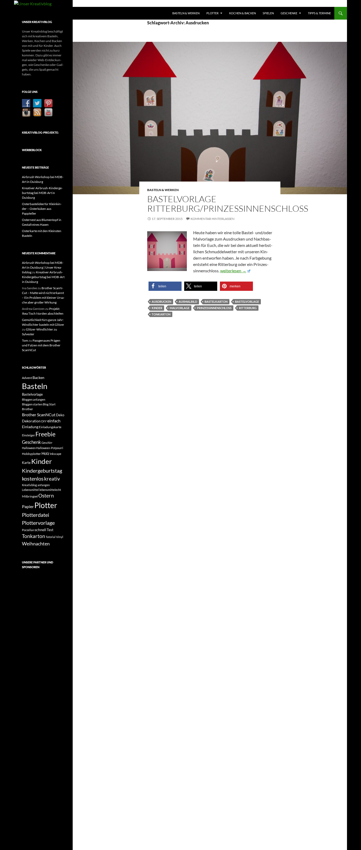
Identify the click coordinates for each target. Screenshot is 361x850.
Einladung (30, 426)
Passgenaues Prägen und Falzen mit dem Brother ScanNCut (41, 345)
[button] (165, 286)
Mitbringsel (30, 496)
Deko (60, 415)
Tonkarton (161, 314)
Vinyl (59, 537)
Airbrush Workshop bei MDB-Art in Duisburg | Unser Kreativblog (42, 267)
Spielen (268, 13)
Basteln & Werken (186, 13)
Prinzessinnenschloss (214, 308)
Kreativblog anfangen (36, 485)
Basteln (34, 386)
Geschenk (31, 442)
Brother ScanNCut (38, 414)
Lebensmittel (30, 489)
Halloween (29, 448)
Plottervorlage (38, 522)
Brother (27, 409)
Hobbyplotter (31, 454)
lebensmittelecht (50, 489)
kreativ (52, 479)
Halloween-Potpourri (49, 448)
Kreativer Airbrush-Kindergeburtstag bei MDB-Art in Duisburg (42, 193)
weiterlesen (235, 270)
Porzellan (28, 530)
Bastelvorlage (247, 301)
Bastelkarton (216, 301)
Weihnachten (36, 543)
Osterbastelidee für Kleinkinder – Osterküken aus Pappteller (42, 208)
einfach (54, 420)
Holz (45, 453)
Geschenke (289, 13)
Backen (38, 377)
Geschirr (46, 442)
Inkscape (55, 453)
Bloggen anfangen (33, 399)
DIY (44, 421)
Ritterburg (248, 308)
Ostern (46, 496)
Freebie (45, 434)
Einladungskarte (50, 427)
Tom (25, 340)
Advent (27, 378)
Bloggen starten (32, 404)
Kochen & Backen (242, 13)
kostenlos (33, 478)
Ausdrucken (161, 301)
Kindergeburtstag (42, 470)
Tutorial (50, 537)
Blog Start (49, 404)
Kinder (157, 308)
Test (50, 530)
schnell (40, 529)
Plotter (212, 13)
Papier (28, 506)
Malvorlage (179, 308)
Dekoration (31, 421)
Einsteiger (28, 435)
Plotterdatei (35, 515)
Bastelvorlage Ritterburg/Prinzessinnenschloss (227, 203)
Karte (26, 462)
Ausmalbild (188, 301)
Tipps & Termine (319, 13)
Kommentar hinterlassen (212, 219)
